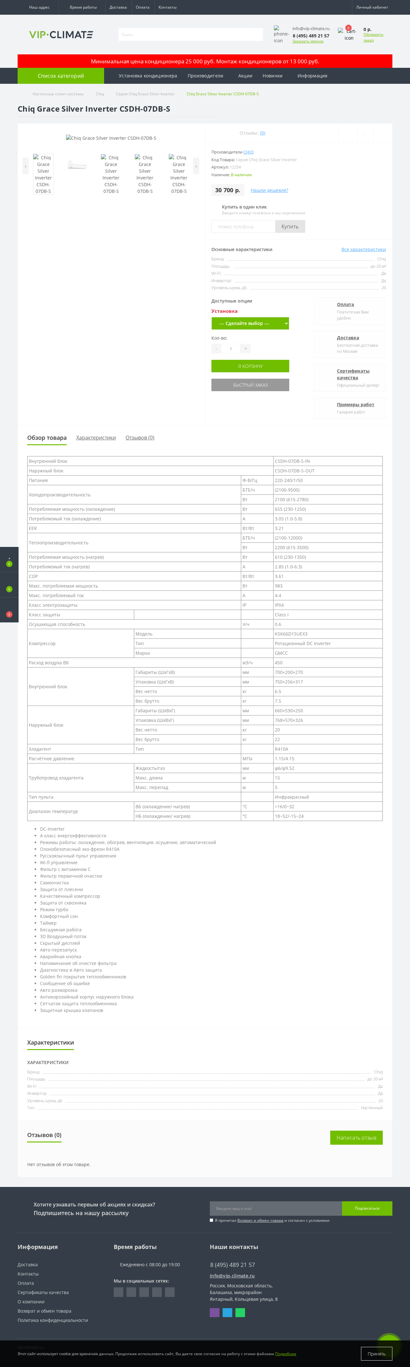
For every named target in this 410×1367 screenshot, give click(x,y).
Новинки (273, 76)
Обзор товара (47, 437)
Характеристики (96, 437)
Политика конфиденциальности (53, 1320)
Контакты (167, 7)
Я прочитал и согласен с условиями (272, 1220)
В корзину (250, 366)
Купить (290, 226)
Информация (313, 76)
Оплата (143, 7)
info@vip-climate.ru (232, 1276)
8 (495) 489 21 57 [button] (232, 1264)
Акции (245, 76)
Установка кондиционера (148, 76)
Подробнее (285, 1353)
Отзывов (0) (140, 437)
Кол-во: (219, 338)
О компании (31, 1302)
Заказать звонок (308, 41)
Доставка (118, 7)
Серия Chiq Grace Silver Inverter (145, 94)
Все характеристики (363, 249)
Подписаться (367, 1208)
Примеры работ (355, 404)
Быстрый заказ (250, 385)
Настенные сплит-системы (58, 94)
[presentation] (25, 166)
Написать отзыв (356, 1137)
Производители (206, 76)
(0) (262, 133)
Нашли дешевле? (269, 190)
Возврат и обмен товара (260, 1220)
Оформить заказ (373, 37)
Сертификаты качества (353, 374)
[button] (38, 7)
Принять (377, 1354)
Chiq (100, 94)
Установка (224, 311)
